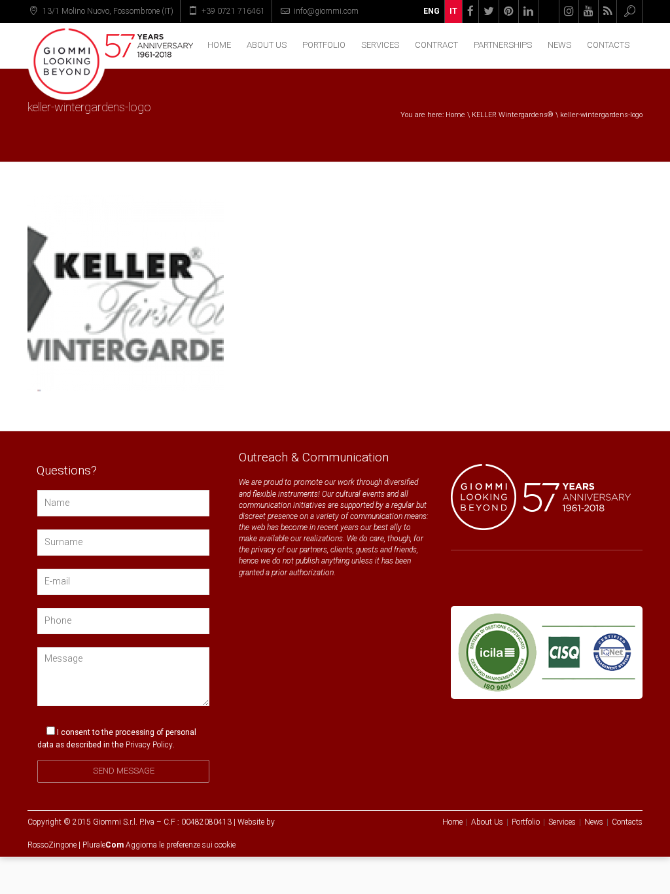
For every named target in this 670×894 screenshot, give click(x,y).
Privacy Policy (149, 744)
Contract (436, 45)
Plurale (103, 844)
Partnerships (503, 45)
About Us (267, 45)
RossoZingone (52, 844)
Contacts (608, 45)
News (559, 45)
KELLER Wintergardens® (513, 115)
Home (219, 45)
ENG (431, 11)
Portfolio (323, 45)
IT (453, 11)
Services (380, 45)
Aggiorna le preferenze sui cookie (181, 844)
